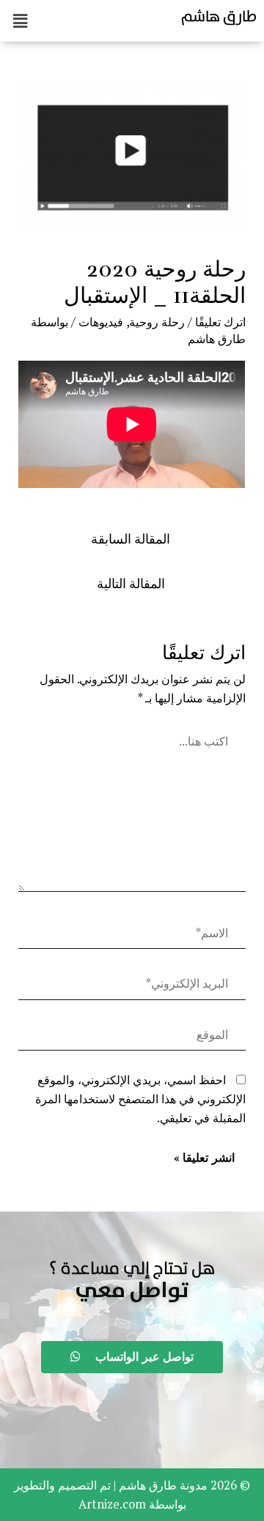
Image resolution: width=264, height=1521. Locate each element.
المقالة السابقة (130, 538)
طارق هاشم (219, 16)
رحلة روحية (157, 322)
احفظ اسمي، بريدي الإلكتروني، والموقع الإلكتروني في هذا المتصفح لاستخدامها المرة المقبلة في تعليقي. (140, 1099)
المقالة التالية (131, 583)
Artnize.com (112, 1504)
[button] (132, 1291)
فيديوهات (100, 322)
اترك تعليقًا (220, 322)
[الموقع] (131, 1037)
